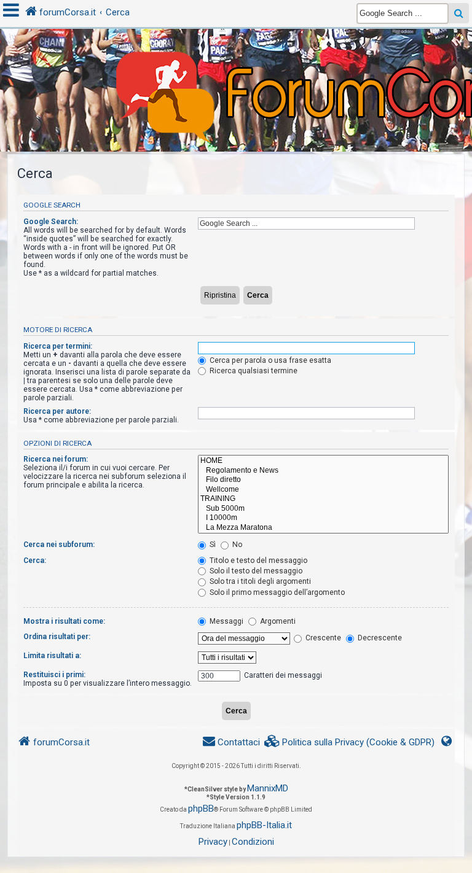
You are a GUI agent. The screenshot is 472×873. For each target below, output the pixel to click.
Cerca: (34, 560)
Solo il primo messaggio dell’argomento (276, 592)
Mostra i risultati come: (64, 621)
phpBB (201, 808)
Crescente (322, 638)
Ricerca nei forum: (55, 459)
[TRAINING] (323, 499)
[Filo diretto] (323, 480)
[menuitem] (349, 743)
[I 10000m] (323, 518)
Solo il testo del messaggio (255, 571)
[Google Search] (459, 13)
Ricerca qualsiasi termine (252, 371)
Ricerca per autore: (57, 411)
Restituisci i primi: (54, 674)
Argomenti (277, 621)
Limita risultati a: (52, 655)
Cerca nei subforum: (59, 544)
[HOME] (323, 461)
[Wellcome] (323, 490)
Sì (212, 544)
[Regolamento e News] (323, 471)
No (236, 544)
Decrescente (379, 638)
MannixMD (267, 788)
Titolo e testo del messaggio (257, 560)
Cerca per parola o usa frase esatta (269, 360)
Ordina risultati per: (56, 636)
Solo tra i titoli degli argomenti (259, 581)
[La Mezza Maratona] (323, 528)
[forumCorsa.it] (236, 65)
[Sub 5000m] (323, 509)
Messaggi (225, 621)
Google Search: (50, 221)
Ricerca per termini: (57, 346)
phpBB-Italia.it (264, 825)
